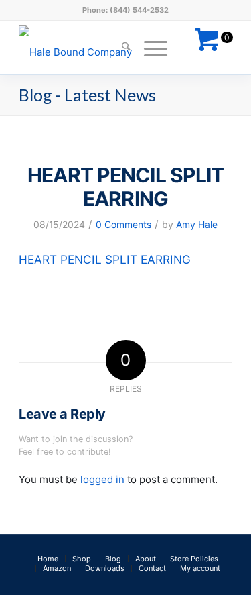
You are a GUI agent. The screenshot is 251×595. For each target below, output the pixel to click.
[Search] (119, 47)
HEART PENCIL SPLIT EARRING (105, 259)
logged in (102, 479)
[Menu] (149, 47)
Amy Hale (197, 224)
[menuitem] (119, 47)
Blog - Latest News (87, 95)
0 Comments (123, 224)
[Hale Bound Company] (104, 47)
